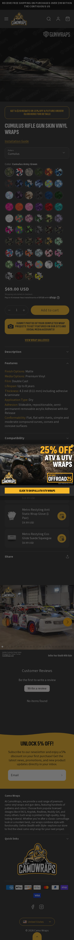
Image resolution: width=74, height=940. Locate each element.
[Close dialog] (72, 446)
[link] (37, 464)
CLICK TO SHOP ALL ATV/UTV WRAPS (37, 491)
